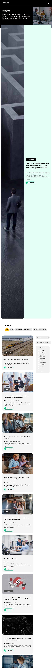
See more (41, 371)
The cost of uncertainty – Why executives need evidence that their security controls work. (38, 165)
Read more (31, 182)
